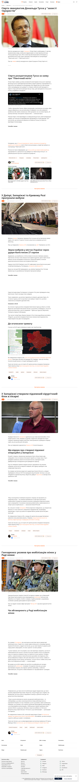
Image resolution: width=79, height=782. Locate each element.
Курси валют (24, 771)
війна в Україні (43, 372)
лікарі (29, 530)
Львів (41, 745)
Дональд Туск (44, 157)
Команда (23, 770)
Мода (3, 750)
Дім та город (43, 740)
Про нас (23, 761)
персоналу (39, 474)
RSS (62, 769)
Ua (73, 1)
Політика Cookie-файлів (7, 768)
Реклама (23, 766)
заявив (14, 61)
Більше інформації (68, 778)
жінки (21, 727)
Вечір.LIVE (33, 604)
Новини (31, 2)
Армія (35, 2)
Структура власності (25, 768)
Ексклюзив (4, 745)
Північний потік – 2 (13, 157)
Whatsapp (44, 772)
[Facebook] (12, 379)
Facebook (44, 769)
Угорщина (21, 157)
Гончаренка (18, 642)
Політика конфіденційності (8, 763)
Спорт (47, 2)
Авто (3, 740)
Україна (25, 2)
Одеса (41, 750)
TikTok (63, 761)
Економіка (41, 2)
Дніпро (22, 372)
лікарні (10, 530)
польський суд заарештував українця (38, 150)
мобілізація (32, 727)
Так (58, 778)
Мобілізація (61, 745)
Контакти (23, 765)
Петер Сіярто (36, 157)
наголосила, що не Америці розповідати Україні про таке (33, 723)
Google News (64, 763)
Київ (22, 745)
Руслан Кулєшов (15, 163)
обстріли (35, 372)
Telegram (44, 763)
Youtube (44, 761)
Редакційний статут (6, 765)
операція (23, 530)
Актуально (23, 740)
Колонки (52, 2)
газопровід (28, 157)
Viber (43, 765)
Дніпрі (15, 238)
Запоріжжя (32, 266)
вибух (17, 372)
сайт (37, 245)
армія (26, 727)
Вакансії (23, 763)
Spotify (63, 765)
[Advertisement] (29, 69)
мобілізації (38, 597)
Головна (3, 5)
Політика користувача (7, 761)
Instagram (44, 767)
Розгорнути (39, 755)
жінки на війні (40, 727)
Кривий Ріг (40, 266)
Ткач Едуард (14, 377)
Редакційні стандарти (7, 766)
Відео (59, 2)
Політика (60, 750)
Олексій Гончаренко (13, 727)
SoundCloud (64, 767)
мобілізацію (19, 666)
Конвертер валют (25, 773)
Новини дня (8, 5)
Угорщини (27, 51)
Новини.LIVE (22, 245)
